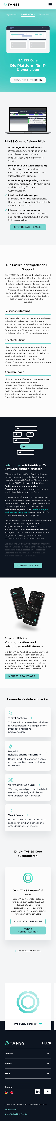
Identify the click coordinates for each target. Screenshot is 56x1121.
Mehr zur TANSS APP (21, 676)
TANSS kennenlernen (28, 930)
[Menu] (50, 4)
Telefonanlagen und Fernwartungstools (26, 511)
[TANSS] (11, 4)
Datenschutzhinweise (16, 1114)
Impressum (11, 1109)
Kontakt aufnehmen (28, 921)
